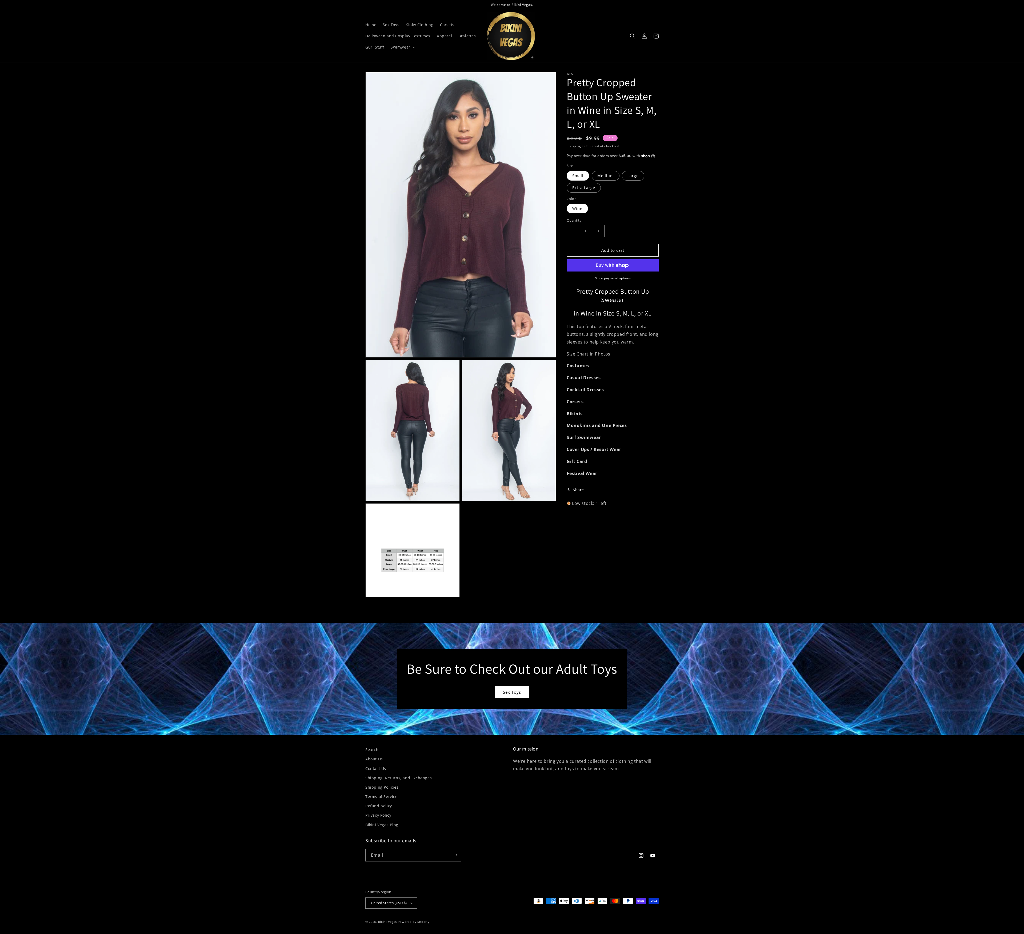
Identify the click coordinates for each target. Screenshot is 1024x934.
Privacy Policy (378, 815)
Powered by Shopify (414, 922)
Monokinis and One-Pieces (597, 425)
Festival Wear (582, 473)
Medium (605, 175)
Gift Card (577, 461)
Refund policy (378, 805)
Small (577, 175)
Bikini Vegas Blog (381, 824)
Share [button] (578, 489)
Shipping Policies (381, 787)
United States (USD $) (389, 902)
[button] (402, 47)
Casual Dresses (584, 378)
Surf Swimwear (584, 437)
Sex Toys (512, 692)
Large (633, 175)
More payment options (613, 278)
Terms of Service (381, 796)
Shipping (574, 146)
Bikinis (574, 414)
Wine (577, 208)
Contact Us (375, 768)
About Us (374, 758)
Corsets (575, 402)
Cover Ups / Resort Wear (594, 449)
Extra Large (583, 187)
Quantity (574, 220)
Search (372, 749)
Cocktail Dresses (585, 390)
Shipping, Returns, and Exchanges (398, 777)
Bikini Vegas (387, 922)
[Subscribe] (455, 855)
